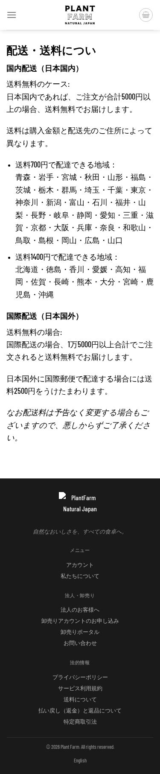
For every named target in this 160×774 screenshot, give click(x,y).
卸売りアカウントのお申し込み (80, 620)
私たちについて (80, 575)
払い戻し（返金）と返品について (80, 710)
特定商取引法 (80, 721)
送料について (80, 699)
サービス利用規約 (80, 688)
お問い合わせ (80, 642)
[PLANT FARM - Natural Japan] (80, 15)
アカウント (80, 564)
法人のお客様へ (80, 609)
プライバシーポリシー (80, 677)
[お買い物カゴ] (146, 15)
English (80, 760)
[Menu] (11, 14)
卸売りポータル (80, 631)
